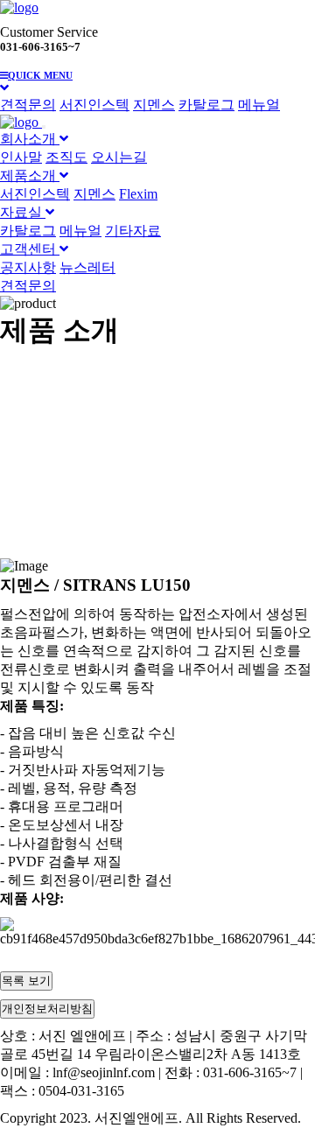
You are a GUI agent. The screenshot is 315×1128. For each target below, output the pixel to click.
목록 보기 (26, 980)
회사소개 (30, 138)
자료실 (23, 212)
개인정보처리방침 (47, 1008)
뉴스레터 (88, 267)
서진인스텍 (95, 104)
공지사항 (28, 267)
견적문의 (28, 104)
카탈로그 (206, 104)
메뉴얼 (259, 104)
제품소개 (30, 175)
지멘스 (154, 104)
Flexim (138, 193)
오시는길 (119, 157)
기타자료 (133, 230)
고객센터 (30, 249)
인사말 (21, 157)
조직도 (67, 157)
